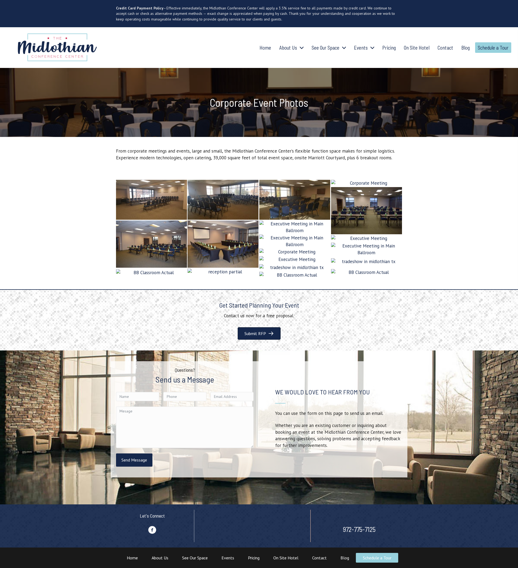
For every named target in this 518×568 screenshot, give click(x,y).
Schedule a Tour (377, 557)
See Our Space (195, 557)
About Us (160, 557)
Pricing (254, 557)
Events (227, 557)
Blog (344, 557)
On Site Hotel (285, 557)
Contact (319, 557)
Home (132, 557)
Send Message (134, 460)
